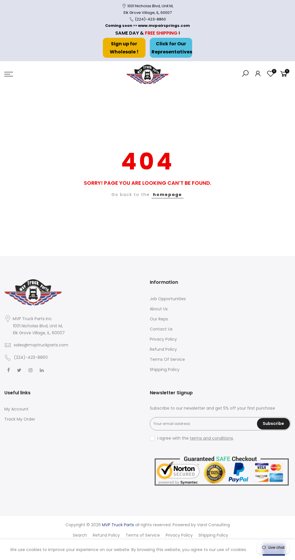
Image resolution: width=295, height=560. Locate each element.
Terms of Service (143, 535)
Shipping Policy (164, 369)
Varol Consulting (213, 525)
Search (80, 535)
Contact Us (161, 329)
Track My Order (19, 419)
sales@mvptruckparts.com (41, 345)
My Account (16, 409)
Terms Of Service (167, 359)
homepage (167, 194)
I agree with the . (195, 438)
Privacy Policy (163, 339)
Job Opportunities (168, 299)
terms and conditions (211, 438)
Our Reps (159, 319)
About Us (159, 309)
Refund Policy (163, 349)
